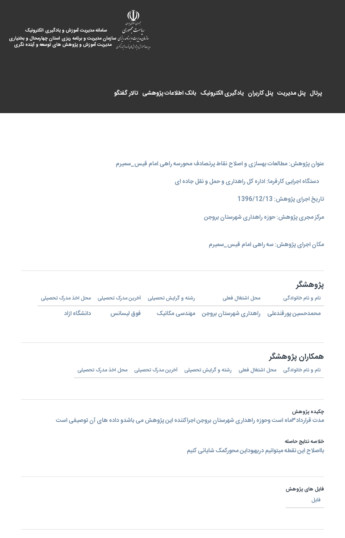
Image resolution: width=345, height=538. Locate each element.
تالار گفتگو (126, 93)
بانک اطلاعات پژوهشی (169, 93)
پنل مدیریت (291, 93)
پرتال (316, 93)
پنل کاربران (260, 93)
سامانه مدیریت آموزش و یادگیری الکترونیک (68, 38)
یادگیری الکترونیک (222, 93)
